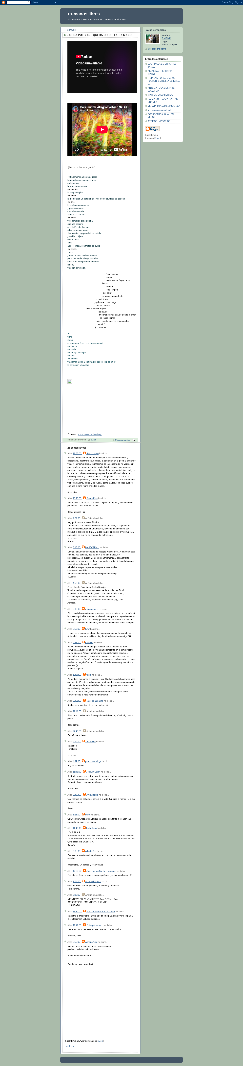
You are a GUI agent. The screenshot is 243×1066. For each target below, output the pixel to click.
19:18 (93, 440)
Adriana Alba (91, 942)
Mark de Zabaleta (94, 701)
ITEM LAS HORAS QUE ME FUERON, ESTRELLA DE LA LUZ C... (164, 81)
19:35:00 (77, 453)
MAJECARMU (92, 547)
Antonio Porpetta (93, 881)
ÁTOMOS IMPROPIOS (159, 121)
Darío (87, 815)
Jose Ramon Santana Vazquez (101, 871)
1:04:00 (77, 881)
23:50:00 (77, 795)
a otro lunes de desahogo (90, 434)
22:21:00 (77, 701)
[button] (101, 382)
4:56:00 (77, 583)
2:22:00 (77, 518)
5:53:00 (77, 629)
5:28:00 (77, 815)
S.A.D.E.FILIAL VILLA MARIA (100, 912)
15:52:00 (77, 912)
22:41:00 (77, 711)
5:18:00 (77, 609)
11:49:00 (77, 828)
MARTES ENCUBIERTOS (160, 95)
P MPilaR (166, 38)
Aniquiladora (92, 795)
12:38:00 (77, 871)
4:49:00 (77, 761)
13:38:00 (77, 675)
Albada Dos (90, 851)
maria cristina (91, 609)
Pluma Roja (92, 498)
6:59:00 (77, 942)
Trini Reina (90, 742)
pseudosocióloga (93, 761)
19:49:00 (77, 925)
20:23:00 (77, 498)
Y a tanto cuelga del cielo (160, 110)
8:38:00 (77, 895)
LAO (87, 629)
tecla (88, 675)
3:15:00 (77, 547)
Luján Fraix (91, 828)
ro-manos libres (84, 13)
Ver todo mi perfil (157, 49)
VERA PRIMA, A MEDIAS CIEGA (164, 106)
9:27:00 (77, 642)
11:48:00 (77, 772)
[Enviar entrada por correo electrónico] (133, 440)
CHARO (89, 642)
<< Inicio (70, 1046)
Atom (100, 1041)
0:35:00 (77, 851)
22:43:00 (77, 731)
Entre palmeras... (94, 925)
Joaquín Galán (93, 772)
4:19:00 (77, 742)
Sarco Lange (92, 453)
